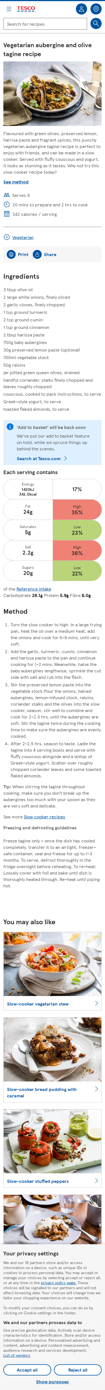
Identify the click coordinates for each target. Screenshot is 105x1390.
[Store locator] (96, 9)
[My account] (81, 9)
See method (16, 181)
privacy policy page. (58, 1282)
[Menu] (9, 9)
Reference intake (34, 589)
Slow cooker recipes (44, 816)
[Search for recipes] (96, 23)
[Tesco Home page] (26, 9)
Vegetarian (23, 237)
